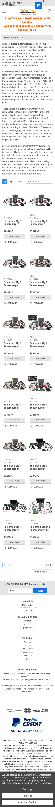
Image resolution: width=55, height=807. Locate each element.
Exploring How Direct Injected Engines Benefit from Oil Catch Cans (27, 680)
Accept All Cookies (27, 802)
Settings (27, 789)
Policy (27, 645)
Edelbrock (33, 215)
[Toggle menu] (4, 11)
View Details (14, 236)
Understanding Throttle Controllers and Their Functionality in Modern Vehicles (27, 674)
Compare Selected (42, 572)
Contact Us (27, 656)
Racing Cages (27, 649)
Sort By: (20, 181)
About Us (27, 642)
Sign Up (31, 624)
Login (23, 624)
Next (47, 565)
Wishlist (27, 621)
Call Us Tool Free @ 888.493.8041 (13, 4)
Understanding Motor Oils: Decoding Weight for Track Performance (27, 690)
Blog (27, 659)
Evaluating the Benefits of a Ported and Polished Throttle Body (27, 685)
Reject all (27, 795)
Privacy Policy (45, 783)
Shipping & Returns (27, 628)
